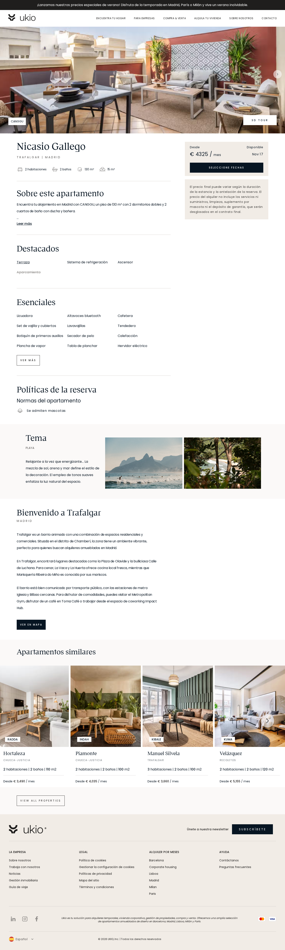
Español (22, 939)
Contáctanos (229, 860)
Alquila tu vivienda (207, 18)
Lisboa (153, 874)
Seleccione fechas (226, 167)
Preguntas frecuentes (235, 867)
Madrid (154, 880)
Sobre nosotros (241, 18)
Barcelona (156, 860)
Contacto (269, 18)
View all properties (40, 800)
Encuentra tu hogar (111, 18)
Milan (153, 887)
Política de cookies (92, 860)
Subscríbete (252, 829)
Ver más (28, 360)
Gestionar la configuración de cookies (106, 867)
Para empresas (144, 18)
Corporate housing (163, 867)
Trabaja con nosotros (24, 867)
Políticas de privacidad (95, 874)
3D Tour (260, 120)
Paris (152, 894)
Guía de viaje (18, 887)
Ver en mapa (31, 624)
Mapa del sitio (89, 880)
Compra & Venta (174, 18)
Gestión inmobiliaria (23, 880)
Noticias (14, 874)
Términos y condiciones (96, 887)
